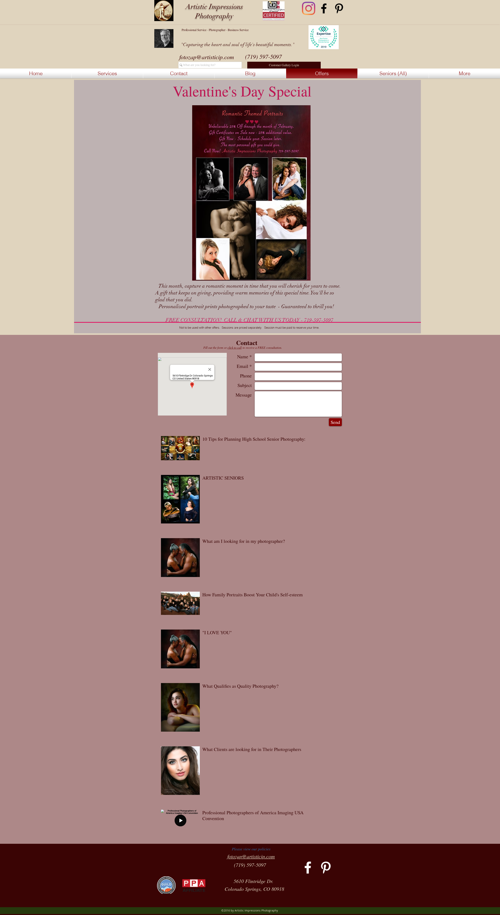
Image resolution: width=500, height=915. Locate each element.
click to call (235, 347)
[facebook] (323, 8)
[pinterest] (339, 8)
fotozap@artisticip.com (206, 57)
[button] (284, 65)
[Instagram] (308, 8)
